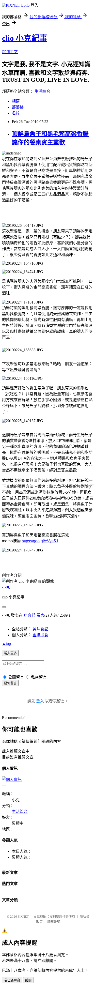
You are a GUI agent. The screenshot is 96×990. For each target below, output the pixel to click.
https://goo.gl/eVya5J (40, 541)
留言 (40, 615)
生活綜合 (42, 91)
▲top (6, 643)
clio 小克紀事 (24, 38)
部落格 (18, 107)
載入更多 (10, 653)
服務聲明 (53, 922)
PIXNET (23, 916)
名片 (16, 113)
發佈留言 (10, 683)
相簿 (16, 101)
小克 (6, 587)
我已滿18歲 (12, 980)
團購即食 (40, 635)
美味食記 (40, 629)
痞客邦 (29, 615)
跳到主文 (10, 52)
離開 (28, 980)
